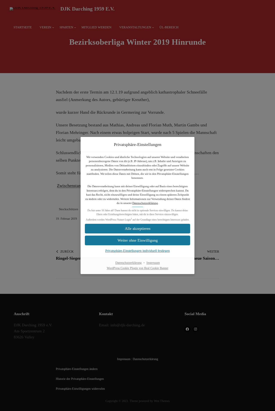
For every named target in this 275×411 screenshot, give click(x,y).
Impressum (153, 262)
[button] (137, 240)
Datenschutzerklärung (145, 203)
